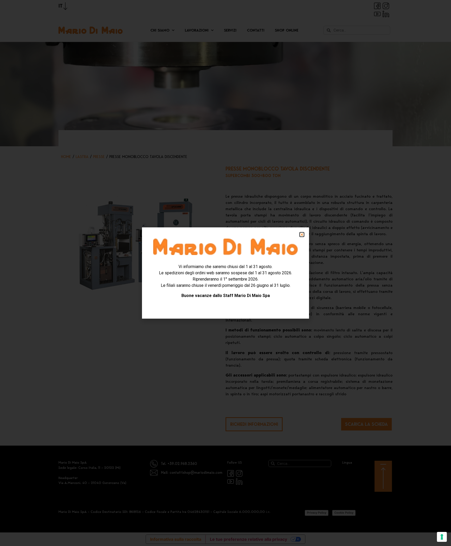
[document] (225, 273)
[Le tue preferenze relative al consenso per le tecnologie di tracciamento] (442, 537)
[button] (302, 234)
